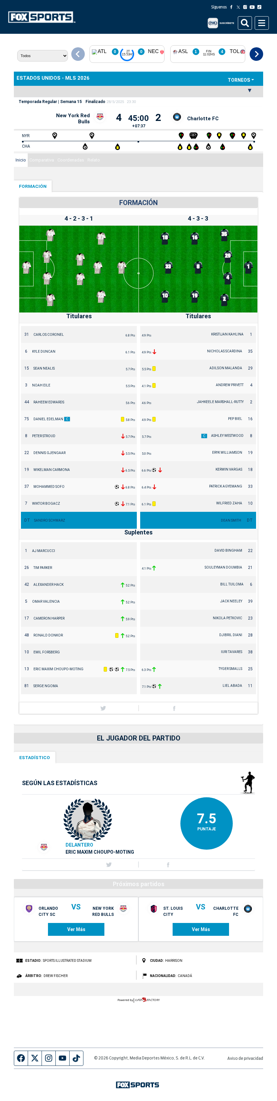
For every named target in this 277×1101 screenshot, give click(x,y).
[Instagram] (246, 7)
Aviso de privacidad (245, 1058)
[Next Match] (256, 54)
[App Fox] (220, 23)
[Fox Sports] (42, 17)
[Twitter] (239, 7)
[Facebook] (232, 7)
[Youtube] (253, 7)
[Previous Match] (78, 54)
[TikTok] (260, 7)
